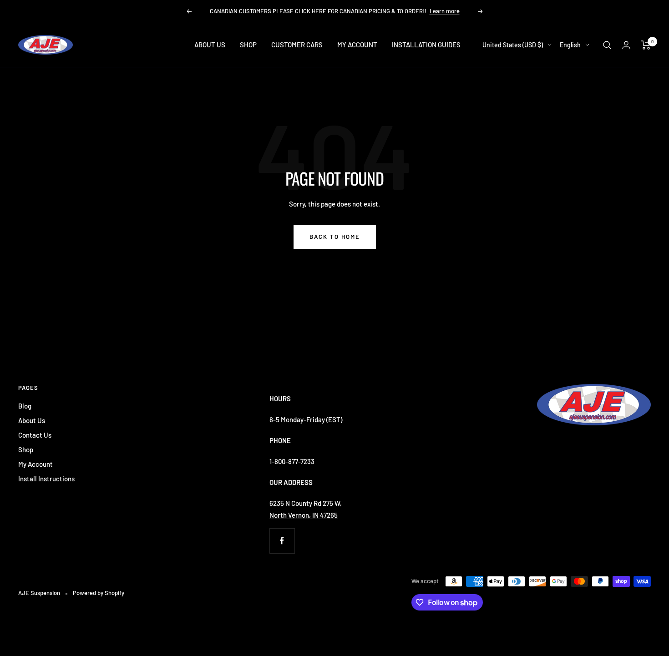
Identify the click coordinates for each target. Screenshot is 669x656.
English (570, 45)
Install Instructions (46, 478)
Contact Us (34, 435)
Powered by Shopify (98, 592)
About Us (31, 420)
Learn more (445, 11)
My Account (35, 464)
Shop (25, 449)
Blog (24, 406)
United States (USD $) (512, 45)
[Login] (626, 45)
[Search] (607, 45)
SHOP (248, 44)
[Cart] (646, 45)
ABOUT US (209, 44)
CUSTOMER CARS (297, 44)
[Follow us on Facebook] (281, 540)
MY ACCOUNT (357, 44)
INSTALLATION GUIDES (426, 44)
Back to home (334, 236)
